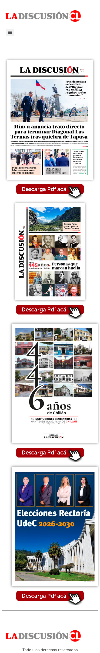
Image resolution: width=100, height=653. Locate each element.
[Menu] (10, 32)
